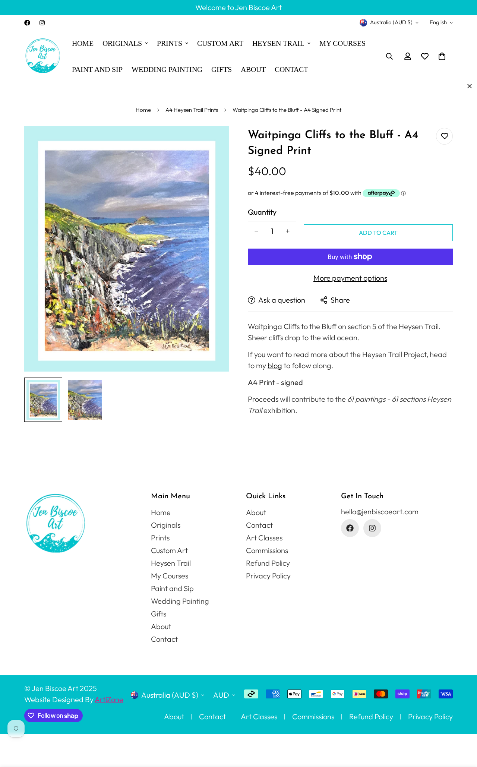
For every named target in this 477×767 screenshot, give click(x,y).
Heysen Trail (278, 43)
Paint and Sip (97, 69)
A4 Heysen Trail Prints (191, 109)
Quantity (262, 212)
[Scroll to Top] (462, 726)
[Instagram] (42, 23)
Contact (291, 69)
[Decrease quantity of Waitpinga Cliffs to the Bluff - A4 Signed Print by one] (256, 231)
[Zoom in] (213, 141)
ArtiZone (109, 699)
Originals (122, 43)
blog (275, 365)
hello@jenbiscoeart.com (379, 511)
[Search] (389, 56)
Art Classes (264, 537)
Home (83, 43)
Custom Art (220, 43)
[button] (442, 56)
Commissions (267, 550)
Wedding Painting (167, 69)
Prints (169, 43)
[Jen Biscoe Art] (42, 56)
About (253, 69)
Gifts (221, 69)
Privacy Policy (268, 575)
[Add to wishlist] (444, 136)
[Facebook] (27, 23)
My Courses (342, 43)
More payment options (350, 278)
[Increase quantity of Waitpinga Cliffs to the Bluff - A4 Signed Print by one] (287, 231)
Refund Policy (268, 563)
